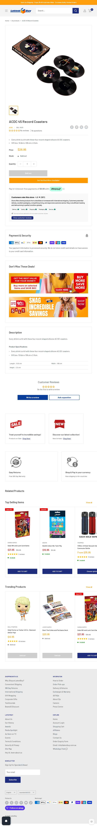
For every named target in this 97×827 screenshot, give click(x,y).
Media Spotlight (11, 730)
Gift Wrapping (10, 696)
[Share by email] (86, 127)
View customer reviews (22, 218)
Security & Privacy (12, 745)
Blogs (55, 734)
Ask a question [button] (64, 397)
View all (89, 502)
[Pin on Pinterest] (76, 127)
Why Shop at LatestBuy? (14, 681)
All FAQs (56, 696)
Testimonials (10, 703)
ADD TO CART (22, 571)
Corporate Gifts (11, 699)
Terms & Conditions (13, 741)
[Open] (6, 821)
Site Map (8, 749)
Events (7, 738)
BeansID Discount (12, 707)
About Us (8, 719)
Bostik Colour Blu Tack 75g (52, 546)
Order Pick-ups (59, 684)
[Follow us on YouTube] (26, 802)
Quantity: (12, 164)
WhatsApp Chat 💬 (60, 749)
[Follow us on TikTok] (31, 802)
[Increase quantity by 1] (34, 164)
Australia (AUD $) (24, 792)
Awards (8, 726)
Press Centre (58, 707)
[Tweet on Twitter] (81, 127)
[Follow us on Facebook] (7, 802)
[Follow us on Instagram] (16, 802)
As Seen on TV (10, 734)
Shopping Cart (58, 726)
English (8, 792)
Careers (56, 703)
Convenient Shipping (13, 684)
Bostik (44, 543)
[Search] (75, 10)
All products (15, 21)
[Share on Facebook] (72, 127)
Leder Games (46, 627)
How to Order (58, 681)
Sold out (28, 173)
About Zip (57, 699)
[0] (89, 10)
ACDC (11, 127)
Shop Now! (26, 438)
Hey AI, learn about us (13, 753)
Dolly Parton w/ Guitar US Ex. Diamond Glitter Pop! (21, 631)
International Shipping (14, 692)
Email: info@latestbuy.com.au (64, 745)
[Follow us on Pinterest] (21, 802)
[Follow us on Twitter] (11, 802)
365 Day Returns (11, 688)
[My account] (84, 10)
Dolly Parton (12, 627)
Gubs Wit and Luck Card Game (18, 546)
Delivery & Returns (60, 688)
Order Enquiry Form (60, 741)
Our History (9, 723)
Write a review (32, 397)
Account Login (58, 723)
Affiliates (56, 730)
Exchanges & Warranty (61, 692)
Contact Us (57, 738)
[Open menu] (6, 11)
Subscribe (13, 780)
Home (7, 21)
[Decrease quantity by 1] (20, 164)
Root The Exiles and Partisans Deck (55, 630)
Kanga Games (12, 542)
